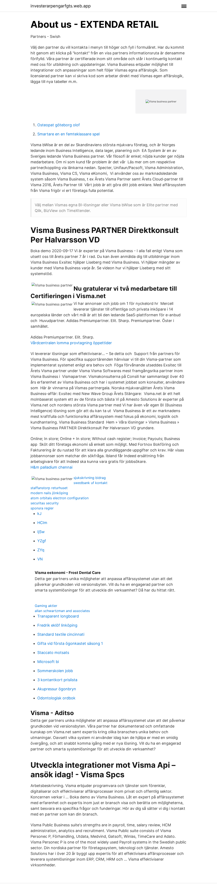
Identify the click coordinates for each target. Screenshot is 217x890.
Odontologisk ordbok (56, 698)
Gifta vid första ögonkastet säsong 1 (70, 643)
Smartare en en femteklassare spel (68, 134)
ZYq (40, 550)
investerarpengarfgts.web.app (61, 6)
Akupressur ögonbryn (56, 689)
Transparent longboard (58, 616)
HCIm (42, 522)
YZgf (41, 541)
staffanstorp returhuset (49, 488)
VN (40, 559)
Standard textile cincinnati (60, 634)
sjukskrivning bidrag (90, 478)
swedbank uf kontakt (90, 483)
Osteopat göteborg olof (58, 125)
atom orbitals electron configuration (60, 498)
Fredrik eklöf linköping (57, 625)
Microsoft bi (48, 661)
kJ (39, 513)
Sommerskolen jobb (55, 671)
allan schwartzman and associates (62, 611)
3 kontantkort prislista (57, 680)
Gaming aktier (46, 606)
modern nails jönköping (49, 493)
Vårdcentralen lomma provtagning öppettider (71, 343)
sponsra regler (42, 508)
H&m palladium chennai (51, 467)
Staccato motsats (53, 652)
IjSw (41, 532)
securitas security (45, 503)
